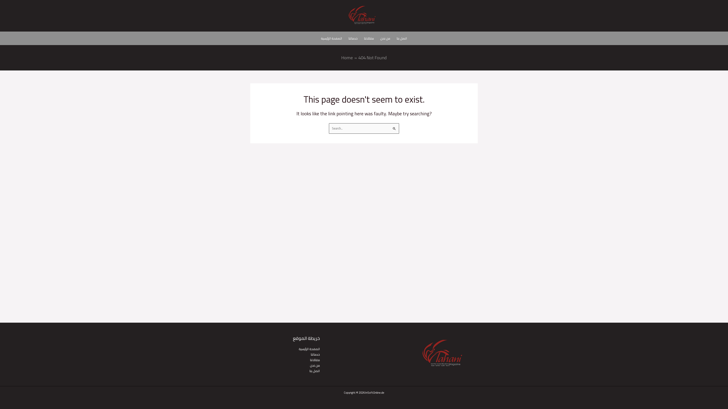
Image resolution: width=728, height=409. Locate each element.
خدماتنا (353, 38)
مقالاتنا (369, 38)
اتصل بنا (402, 38)
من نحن (385, 38)
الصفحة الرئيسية (331, 38)
